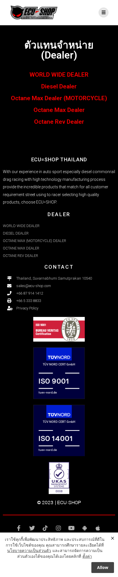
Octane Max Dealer (59, 110)
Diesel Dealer (59, 86)
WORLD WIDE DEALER (59, 74)
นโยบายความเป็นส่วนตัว (29, 550)
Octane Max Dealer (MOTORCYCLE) (59, 98)
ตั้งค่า (87, 556)
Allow (102, 567)
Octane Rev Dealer (59, 121)
